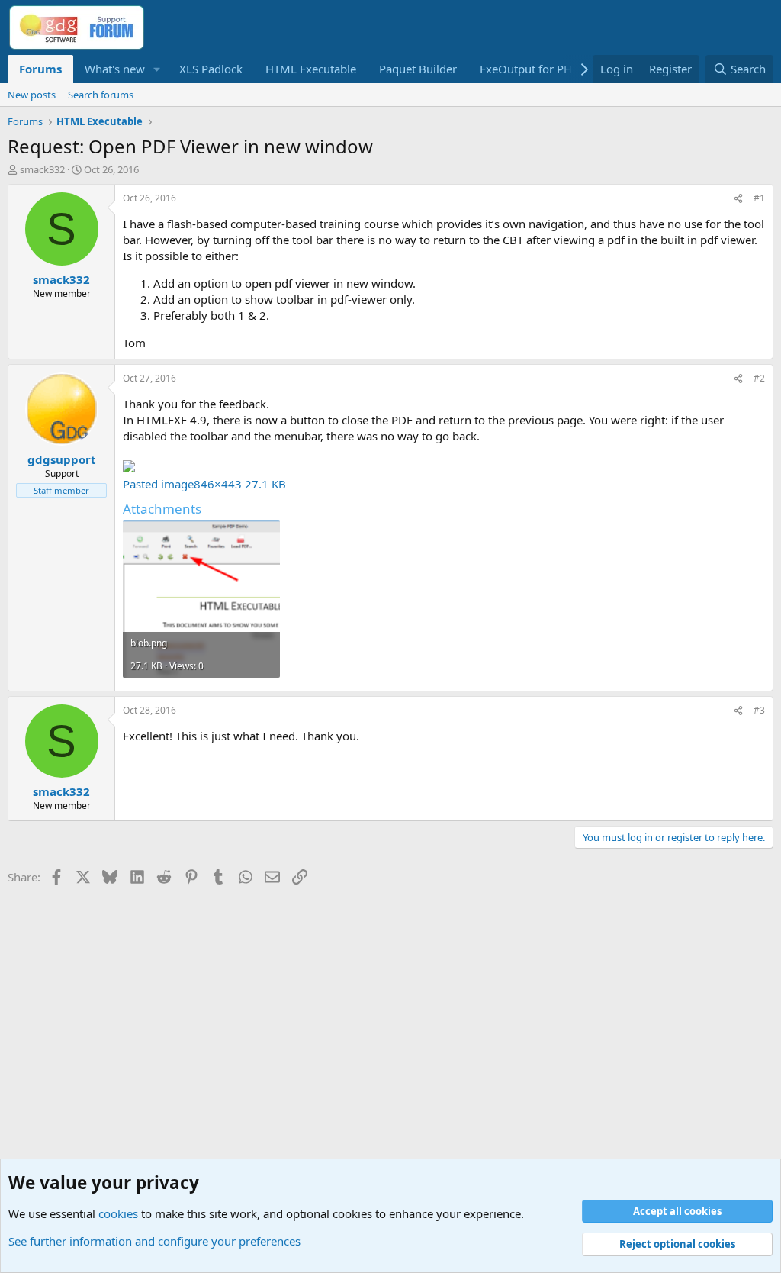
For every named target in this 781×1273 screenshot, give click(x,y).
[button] (157, 69)
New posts (32, 95)
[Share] (738, 199)
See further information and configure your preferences (154, 1241)
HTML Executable (310, 68)
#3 (759, 710)
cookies (118, 1213)
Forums (40, 68)
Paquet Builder (418, 68)
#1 (759, 198)
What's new (115, 68)
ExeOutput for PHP (529, 68)
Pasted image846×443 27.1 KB (204, 483)
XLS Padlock (211, 68)
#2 (759, 378)
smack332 (42, 169)
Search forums (100, 95)
